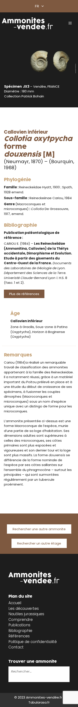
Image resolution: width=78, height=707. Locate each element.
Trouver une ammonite (32, 661)
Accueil (14, 602)
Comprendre (20, 619)
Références (19, 636)
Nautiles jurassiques (26, 614)
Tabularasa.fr (39, 702)
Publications (19, 625)
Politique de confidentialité (32, 641)
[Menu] (70, 23)
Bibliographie (20, 630)
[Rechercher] (11, 679)
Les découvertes (23, 608)
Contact (16, 647)
